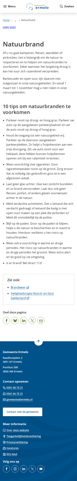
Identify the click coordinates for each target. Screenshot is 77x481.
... (15, 20)
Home (6, 20)
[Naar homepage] (37, 6)
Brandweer (20, 287)
